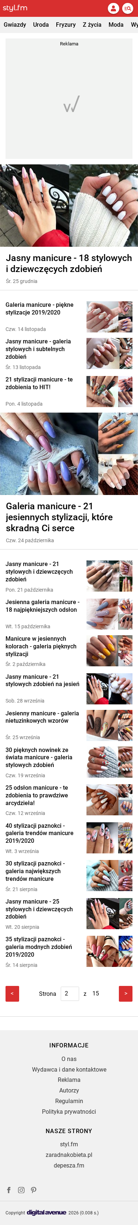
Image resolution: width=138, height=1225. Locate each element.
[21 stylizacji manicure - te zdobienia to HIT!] (109, 391)
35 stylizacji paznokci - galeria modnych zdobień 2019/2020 (39, 947)
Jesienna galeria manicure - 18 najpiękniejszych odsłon (42, 606)
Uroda (41, 24)
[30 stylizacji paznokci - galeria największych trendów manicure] (109, 876)
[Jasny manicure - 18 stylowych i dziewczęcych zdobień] (69, 205)
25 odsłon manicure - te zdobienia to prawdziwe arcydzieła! (37, 795)
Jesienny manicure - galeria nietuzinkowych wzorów (42, 717)
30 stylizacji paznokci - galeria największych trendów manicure (35, 871)
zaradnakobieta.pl (69, 1154)
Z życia (92, 24)
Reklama (69, 1079)
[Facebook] (9, 1191)
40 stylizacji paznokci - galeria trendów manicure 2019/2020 (40, 833)
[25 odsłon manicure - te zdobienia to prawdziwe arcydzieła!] (109, 800)
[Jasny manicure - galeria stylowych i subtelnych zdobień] (109, 354)
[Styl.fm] (19, 8)
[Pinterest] (34, 1191)
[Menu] (127, 8)
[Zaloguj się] (113, 8)
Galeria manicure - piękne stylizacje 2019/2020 (40, 308)
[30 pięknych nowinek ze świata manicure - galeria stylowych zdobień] (109, 762)
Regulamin (69, 1101)
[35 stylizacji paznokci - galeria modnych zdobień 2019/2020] (109, 952)
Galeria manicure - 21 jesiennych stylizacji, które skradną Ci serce (59, 517)
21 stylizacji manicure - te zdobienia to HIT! (39, 383)
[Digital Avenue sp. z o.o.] (46, 1213)
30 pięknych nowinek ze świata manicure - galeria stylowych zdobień (39, 757)
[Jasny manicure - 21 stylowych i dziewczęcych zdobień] (109, 577)
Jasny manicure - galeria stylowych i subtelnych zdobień (38, 349)
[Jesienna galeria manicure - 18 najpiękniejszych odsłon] (109, 614)
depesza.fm (69, 1165)
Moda (116, 24)
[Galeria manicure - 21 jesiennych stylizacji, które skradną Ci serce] (69, 454)
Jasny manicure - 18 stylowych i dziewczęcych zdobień (69, 263)
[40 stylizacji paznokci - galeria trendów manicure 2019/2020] (109, 838)
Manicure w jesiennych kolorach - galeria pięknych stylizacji (41, 646)
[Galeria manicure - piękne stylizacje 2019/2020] (109, 316)
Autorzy (69, 1090)
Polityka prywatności (69, 1111)
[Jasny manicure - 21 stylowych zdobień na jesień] (109, 688)
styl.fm (69, 1144)
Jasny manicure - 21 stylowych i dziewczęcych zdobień (39, 572)
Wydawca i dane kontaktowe (69, 1069)
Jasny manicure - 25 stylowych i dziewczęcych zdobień (39, 909)
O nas (69, 1058)
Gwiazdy (15, 24)
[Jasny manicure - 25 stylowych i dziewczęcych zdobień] (109, 914)
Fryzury (66, 24)
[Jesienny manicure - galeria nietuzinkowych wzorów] (109, 725)
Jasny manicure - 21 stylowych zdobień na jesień (42, 680)
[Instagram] (21, 1191)
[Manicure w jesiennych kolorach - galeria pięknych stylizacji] (109, 651)
